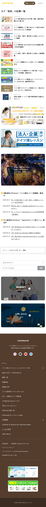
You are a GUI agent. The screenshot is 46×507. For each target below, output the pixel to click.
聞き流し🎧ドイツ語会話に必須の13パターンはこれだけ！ (27, 207)
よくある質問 (6, 429)
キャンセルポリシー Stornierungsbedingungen (15, 451)
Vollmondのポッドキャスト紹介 (12, 415)
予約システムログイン (9, 406)
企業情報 (5, 420)
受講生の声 (5, 387)
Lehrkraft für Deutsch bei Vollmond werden (16, 424)
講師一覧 (5, 377)
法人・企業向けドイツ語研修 (11, 396)
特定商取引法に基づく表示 (9, 455)
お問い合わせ (6, 434)
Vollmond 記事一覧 (8, 410)
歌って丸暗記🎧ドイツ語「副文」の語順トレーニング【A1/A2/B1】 (27, 201)
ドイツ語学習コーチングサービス (13, 391)
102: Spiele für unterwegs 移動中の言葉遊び (26, 233)
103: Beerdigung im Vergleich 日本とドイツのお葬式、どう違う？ (28, 228)
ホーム (4, 363)
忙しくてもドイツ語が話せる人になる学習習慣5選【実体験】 (27, 213)
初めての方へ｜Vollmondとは (11, 373)
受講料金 (5, 382)
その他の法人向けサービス (11, 401)
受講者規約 (5, 443)
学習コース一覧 (29, 3)
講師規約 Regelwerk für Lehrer (20, 443)
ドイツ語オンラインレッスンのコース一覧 (16, 368)
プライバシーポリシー (8, 447)
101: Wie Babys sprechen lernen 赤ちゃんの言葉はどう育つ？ (27, 238)
